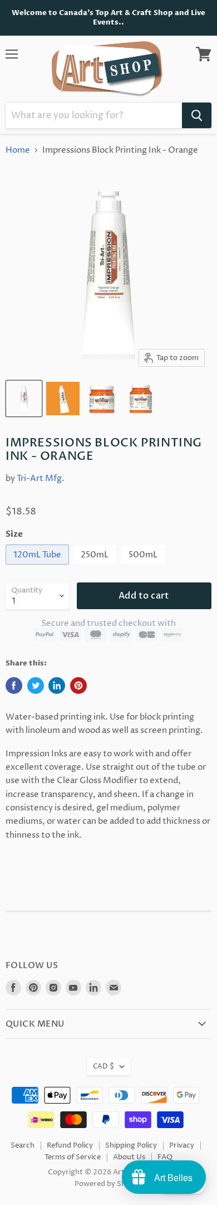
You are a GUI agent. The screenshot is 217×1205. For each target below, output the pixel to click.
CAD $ (103, 1066)
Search (22, 1145)
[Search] (196, 115)
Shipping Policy (131, 1145)
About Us (129, 1157)
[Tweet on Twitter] (35, 685)
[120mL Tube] (39, 568)
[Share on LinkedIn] (56, 685)
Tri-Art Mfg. (41, 478)
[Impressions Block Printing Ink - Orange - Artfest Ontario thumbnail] (24, 398)
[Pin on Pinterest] (78, 685)
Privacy (181, 1145)
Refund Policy (70, 1145)
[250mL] (96, 568)
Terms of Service (73, 1157)
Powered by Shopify (109, 1184)
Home (18, 150)
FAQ (164, 1157)
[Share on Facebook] (14, 685)
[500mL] (144, 568)
